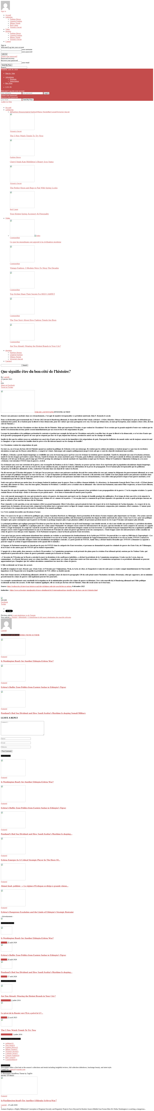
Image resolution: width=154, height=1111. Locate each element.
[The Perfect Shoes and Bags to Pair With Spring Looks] (22, 181)
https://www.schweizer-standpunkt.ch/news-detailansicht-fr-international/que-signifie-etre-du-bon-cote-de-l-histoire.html (54, 590)
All (11, 112)
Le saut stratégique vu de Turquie (24, 615)
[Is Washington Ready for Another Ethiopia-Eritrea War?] (13, 655)
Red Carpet (14, 25)
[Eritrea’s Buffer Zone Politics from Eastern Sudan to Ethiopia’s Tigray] (13, 681)
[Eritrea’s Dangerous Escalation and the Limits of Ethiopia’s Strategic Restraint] (13, 906)
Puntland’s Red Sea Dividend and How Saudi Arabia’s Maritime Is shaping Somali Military (43, 713)
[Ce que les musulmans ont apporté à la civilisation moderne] (25, 236)
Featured (4, 657)
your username (27, 49)
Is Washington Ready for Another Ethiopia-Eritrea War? (27, 661)
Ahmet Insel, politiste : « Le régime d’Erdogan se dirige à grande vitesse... (34, 886)
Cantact (8, 41)
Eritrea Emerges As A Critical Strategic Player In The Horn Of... (30, 860)
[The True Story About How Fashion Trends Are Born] (22, 314)
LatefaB (6, 377)
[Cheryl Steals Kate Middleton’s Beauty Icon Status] (22, 155)
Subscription (14, 81)
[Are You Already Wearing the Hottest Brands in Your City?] (22, 340)
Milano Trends (15, 23)
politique (9, 1043)
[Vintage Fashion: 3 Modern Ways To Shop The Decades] (22, 262)
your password (27, 52)
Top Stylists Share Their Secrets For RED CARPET (32, 294)
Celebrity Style (11, 1053)
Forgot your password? (9, 56)
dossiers (8, 31)
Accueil (8, 15)
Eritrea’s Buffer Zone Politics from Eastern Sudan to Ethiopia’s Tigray (33, 687)
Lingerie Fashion (16, 21)
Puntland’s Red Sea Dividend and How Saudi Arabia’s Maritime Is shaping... (36, 834)
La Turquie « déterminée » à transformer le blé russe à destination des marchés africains (40, 617)
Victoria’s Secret (16, 27)
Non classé (10, 1045)
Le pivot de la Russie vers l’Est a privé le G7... (22, 1013)
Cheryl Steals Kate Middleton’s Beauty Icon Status (32, 162)
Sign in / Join (10, 73)
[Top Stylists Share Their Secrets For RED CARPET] (22, 288)
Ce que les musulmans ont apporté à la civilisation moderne (35, 242)
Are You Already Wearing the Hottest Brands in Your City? (35, 346)
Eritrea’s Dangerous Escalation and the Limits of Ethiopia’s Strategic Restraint (37, 912)
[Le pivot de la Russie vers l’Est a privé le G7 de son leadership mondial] (6, 1009)
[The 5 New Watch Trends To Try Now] (22, 129)
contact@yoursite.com (17, 1069)
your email (25, 63)
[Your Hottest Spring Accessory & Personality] (22, 207)
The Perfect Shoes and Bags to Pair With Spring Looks (33, 188)
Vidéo (7, 29)
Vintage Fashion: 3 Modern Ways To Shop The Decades (34, 268)
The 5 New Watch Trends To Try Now (26, 136)
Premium (13, 79)
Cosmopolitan (15, 238)
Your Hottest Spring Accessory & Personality (29, 214)
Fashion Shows (15, 19)
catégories (9, 17)
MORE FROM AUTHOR (29, 635)
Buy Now (9, 83)
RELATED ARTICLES (10, 635)
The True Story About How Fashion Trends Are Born (33, 320)
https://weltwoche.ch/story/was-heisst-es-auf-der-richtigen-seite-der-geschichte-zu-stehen (39, 586)
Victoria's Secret (6, 1034)
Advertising (9, 77)
